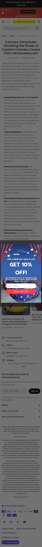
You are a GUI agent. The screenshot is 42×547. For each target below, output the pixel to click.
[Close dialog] (38, 246)
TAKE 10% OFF (20, 291)
